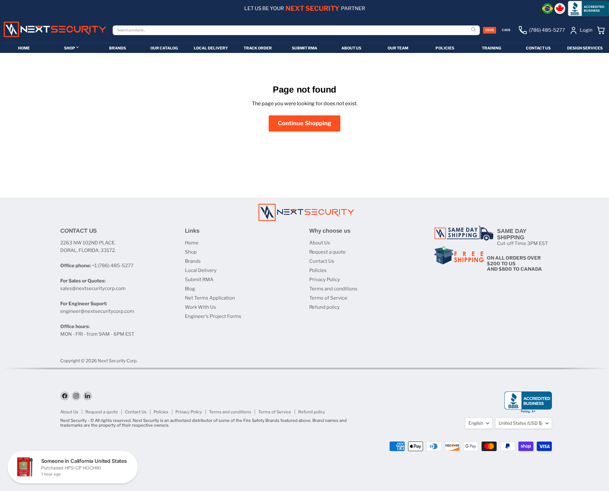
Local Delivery (201, 270)
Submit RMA (199, 279)
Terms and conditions (333, 289)
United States (520, 423)
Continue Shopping (304, 123)
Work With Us (200, 307)
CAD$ (506, 30)
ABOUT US (351, 48)
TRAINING (491, 48)
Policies (318, 270)
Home (192, 243)
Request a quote (327, 252)
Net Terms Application (210, 298)
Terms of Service (328, 298)
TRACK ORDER (258, 48)
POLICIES (444, 48)
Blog (190, 289)
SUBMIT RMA (304, 48)
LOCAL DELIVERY (211, 48)
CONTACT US (538, 48)
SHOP (69, 48)
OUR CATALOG (164, 48)
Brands (193, 261)
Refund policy (324, 307)
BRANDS (117, 48)
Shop (191, 252)
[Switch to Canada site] (559, 8)
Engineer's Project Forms (213, 316)
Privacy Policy (324, 279)
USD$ (489, 30)
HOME (24, 48)
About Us (319, 243)
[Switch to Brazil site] (547, 8)
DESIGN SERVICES (585, 48)
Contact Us (321, 261)
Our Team (398, 48)
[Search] (474, 30)
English (475, 423)
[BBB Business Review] (588, 8)
